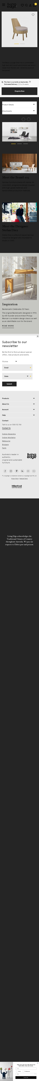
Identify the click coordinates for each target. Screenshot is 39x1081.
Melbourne (6, 441)
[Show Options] (35, 1074)
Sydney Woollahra (8, 438)
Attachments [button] (7, 111)
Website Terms (24, 478)
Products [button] (5, 398)
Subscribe (26, 1077)
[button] (16, 44)
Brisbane (5, 445)
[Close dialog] (37, 1063)
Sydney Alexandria (9, 434)
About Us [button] (5, 404)
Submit (9, 384)
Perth (4, 448)
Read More (8, 195)
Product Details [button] (8, 105)
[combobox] (10, 361)
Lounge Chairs (13, 51)
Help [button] (4, 415)
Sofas (4, 51)
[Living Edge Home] (12, 6)
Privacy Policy (15, 478)
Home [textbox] (5, 361)
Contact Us (6, 428)
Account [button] (5, 410)
